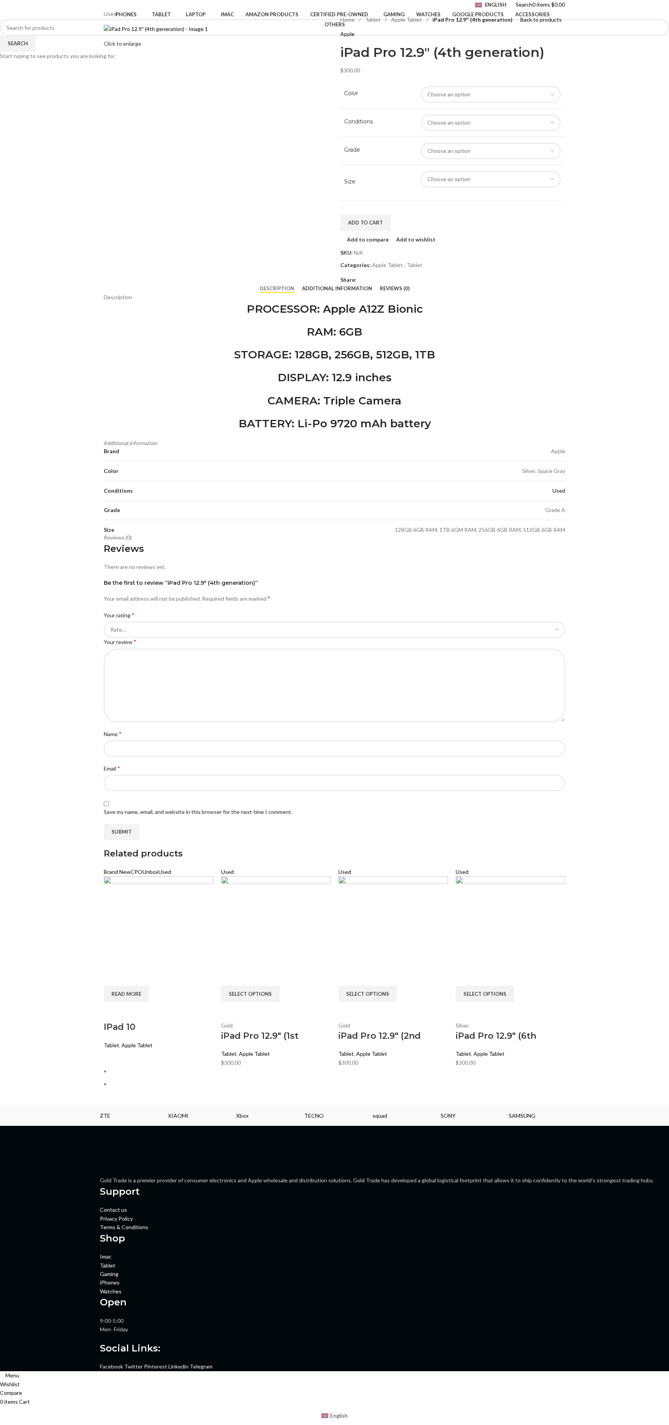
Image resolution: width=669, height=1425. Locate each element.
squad (379, 1115)
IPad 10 (120, 1027)
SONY (448, 1115)
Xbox (242, 1115)
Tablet (111, 1045)
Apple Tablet (137, 1045)
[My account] (567, 4)
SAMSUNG (522, 1115)
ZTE (105, 1115)
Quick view (134, 1011)
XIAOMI (178, 1115)
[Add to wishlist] (154, 1011)
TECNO (314, 1115)
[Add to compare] (113, 1011)
